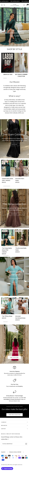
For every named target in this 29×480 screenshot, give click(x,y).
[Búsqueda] (4, 5)
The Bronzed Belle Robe (20, 249)
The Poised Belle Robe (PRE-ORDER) (7, 250)
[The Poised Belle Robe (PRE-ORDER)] (7, 237)
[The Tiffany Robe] (7, 305)
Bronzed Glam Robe (19, 179)
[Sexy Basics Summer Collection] (21, 63)
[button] (14, 40)
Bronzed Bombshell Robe (20, 317)
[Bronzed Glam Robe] (21, 168)
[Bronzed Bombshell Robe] (21, 305)
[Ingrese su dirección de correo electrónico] (26, 444)
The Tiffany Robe (7, 316)
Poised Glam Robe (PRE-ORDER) (7, 179)
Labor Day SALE (7, 74)
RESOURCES (4, 425)
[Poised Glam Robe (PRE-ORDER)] (7, 168)
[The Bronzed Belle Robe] (21, 237)
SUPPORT (3, 428)
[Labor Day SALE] (7, 63)
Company (3, 422)
